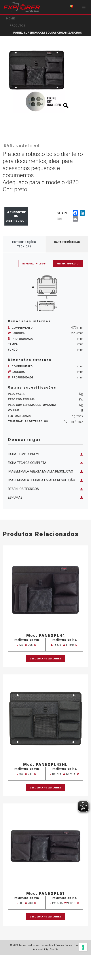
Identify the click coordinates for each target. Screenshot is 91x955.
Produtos (17, 25)
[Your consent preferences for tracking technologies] (83, 947)
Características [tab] (67, 242)
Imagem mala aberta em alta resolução (40, 471)
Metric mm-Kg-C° (68, 263)
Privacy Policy (63, 945)
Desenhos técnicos (23, 489)
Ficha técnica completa (27, 463)
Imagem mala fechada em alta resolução (41, 480)
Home (10, 18)
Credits (54, 949)
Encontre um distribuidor (16, 216)
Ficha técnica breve (24, 454)
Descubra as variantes (45, 658)
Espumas (15, 497)
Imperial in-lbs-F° (34, 263)
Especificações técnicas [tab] (24, 244)
